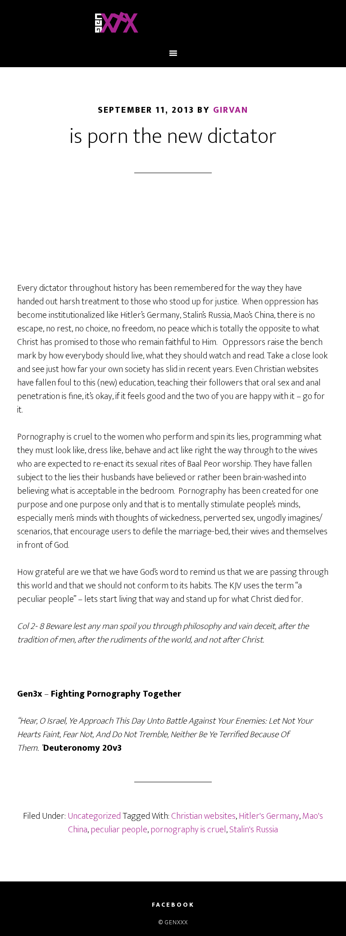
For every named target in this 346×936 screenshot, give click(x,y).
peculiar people (119, 829)
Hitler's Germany (269, 816)
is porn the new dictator (173, 137)
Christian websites (203, 816)
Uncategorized (94, 816)
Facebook (173, 905)
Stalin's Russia (253, 829)
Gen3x (172, 24)
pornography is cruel (188, 829)
